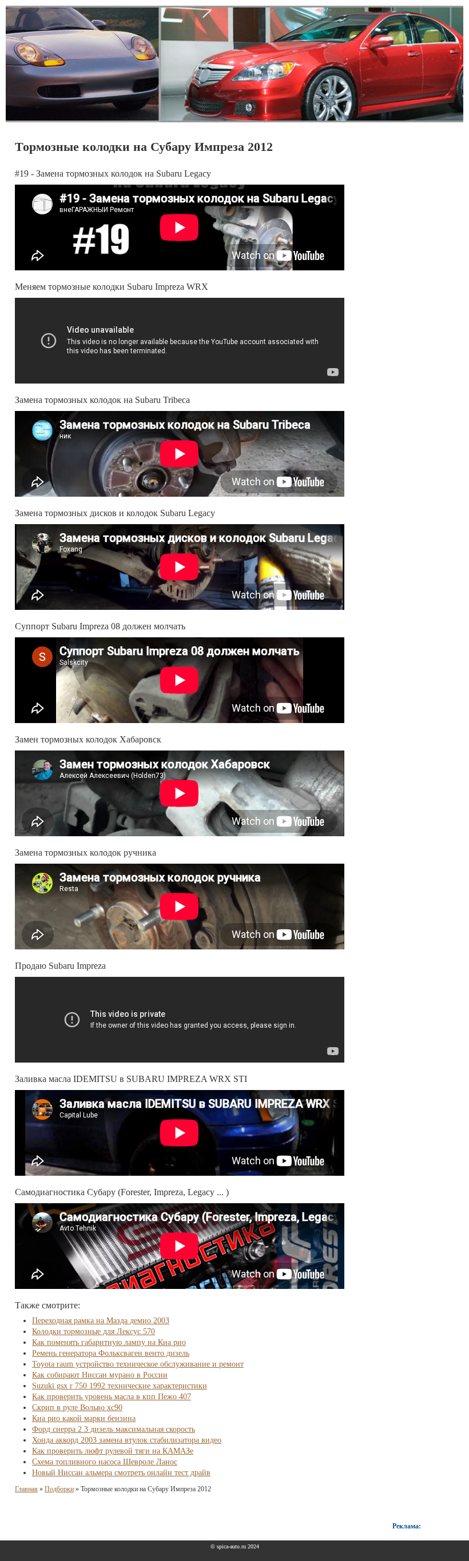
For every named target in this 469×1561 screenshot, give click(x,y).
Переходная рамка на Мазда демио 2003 (100, 1320)
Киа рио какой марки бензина (84, 1418)
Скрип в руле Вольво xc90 (77, 1407)
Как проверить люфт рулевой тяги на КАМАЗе (112, 1451)
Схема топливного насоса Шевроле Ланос (104, 1462)
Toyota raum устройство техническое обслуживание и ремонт (138, 1364)
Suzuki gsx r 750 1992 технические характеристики (119, 1386)
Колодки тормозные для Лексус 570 (93, 1331)
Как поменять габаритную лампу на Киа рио (109, 1342)
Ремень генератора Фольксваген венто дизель (110, 1353)
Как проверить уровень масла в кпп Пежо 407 (111, 1396)
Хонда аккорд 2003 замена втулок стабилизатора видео (126, 1440)
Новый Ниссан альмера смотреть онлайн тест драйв (121, 1472)
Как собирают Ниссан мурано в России (100, 1375)
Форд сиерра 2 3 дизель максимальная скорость (113, 1429)
